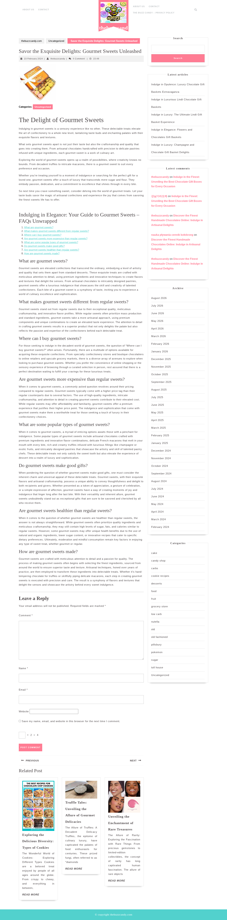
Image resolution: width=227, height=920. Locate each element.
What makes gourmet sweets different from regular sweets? (56, 231)
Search (178, 38)
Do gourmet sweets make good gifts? (44, 246)
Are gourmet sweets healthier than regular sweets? (51, 249)
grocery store (159, 606)
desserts (156, 583)
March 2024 (158, 519)
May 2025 (157, 412)
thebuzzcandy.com (113, 30)
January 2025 (159, 443)
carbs (154, 568)
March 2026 (158, 336)
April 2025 (157, 420)
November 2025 (161, 366)
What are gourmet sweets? (38, 227)
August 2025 (159, 389)
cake (154, 553)
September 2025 (161, 382)
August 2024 (159, 481)
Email (23, 689)
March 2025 (158, 427)
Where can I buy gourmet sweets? (42, 234)
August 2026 (159, 298)
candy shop (158, 560)
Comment (26, 615)
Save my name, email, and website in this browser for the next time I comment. (71, 721)
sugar (154, 659)
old (153, 629)
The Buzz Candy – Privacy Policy (153, 13)
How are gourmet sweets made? (41, 253)
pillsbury (156, 644)
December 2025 (161, 359)
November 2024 (161, 458)
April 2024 (157, 511)
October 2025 (159, 374)
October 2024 (159, 465)
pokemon (157, 652)
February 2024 (160, 527)
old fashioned (159, 637)
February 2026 (160, 343)
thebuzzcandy (58, 59)
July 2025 (157, 397)
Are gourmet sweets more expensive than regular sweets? (55, 238)
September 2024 (161, 473)
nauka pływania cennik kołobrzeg (172, 234)
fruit (153, 598)
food (154, 591)
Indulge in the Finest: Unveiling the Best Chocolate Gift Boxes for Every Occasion (176, 182)
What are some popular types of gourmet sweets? (51, 242)
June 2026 (157, 313)
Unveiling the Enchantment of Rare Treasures (120, 823)
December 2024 (161, 450)
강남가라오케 (159, 196)
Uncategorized (56, 40)
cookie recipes (160, 575)
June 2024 (157, 496)
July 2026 (157, 305)
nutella (155, 621)
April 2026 (157, 328)
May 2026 (157, 320)
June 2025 (157, 404)
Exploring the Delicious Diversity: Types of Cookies (38, 841)
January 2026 (159, 351)
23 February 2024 (33, 59)
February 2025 (160, 435)
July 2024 (157, 488)
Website (24, 711)
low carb (156, 614)
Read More (30, 894)
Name (23, 668)
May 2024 (157, 504)
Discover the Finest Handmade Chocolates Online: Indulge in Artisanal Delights (177, 220)
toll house (157, 667)
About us (28, 9)
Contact (43, 9)
